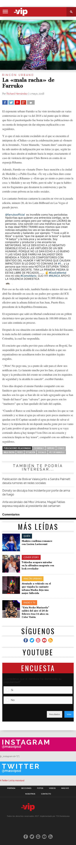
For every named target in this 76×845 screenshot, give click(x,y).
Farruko (51, 448)
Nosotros (30, 794)
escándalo (39, 448)
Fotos (40, 788)
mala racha (9, 452)
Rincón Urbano (18, 75)
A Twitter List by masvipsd (12, 780)
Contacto (46, 794)
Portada (11, 788)
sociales (42, 452)
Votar (69, 714)
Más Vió (65, 788)
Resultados (54, 714)
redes (20, 452)
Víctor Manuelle (57, 452)
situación (30, 452)
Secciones (26, 788)
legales (61, 448)
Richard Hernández (17, 93)
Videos (52, 788)
